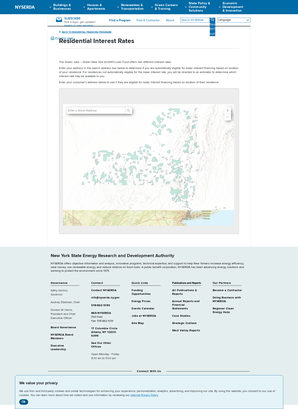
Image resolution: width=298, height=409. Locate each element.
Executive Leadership (58, 347)
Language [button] (224, 19)
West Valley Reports (186, 330)
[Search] (128, 110)
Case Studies (181, 315)
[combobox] (195, 20)
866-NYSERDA (101, 313)
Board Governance (63, 327)
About (170, 20)
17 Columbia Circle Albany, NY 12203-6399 (104, 332)
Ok (24, 401)
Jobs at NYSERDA (144, 315)
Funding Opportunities (141, 292)
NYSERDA (25, 7)
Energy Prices (141, 301)
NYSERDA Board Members (62, 336)
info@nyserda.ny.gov (105, 297)
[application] (149, 161)
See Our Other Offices (101, 345)
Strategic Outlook (184, 323)
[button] (227, 110)
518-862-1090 (100, 305)
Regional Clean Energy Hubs (223, 310)
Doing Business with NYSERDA (227, 299)
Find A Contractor (148, 20)
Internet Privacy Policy (144, 395)
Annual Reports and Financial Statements (186, 305)
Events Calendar (143, 308)
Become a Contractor (227, 290)
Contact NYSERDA (104, 290)
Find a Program (120, 20)
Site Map (138, 323)
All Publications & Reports (184, 292)
